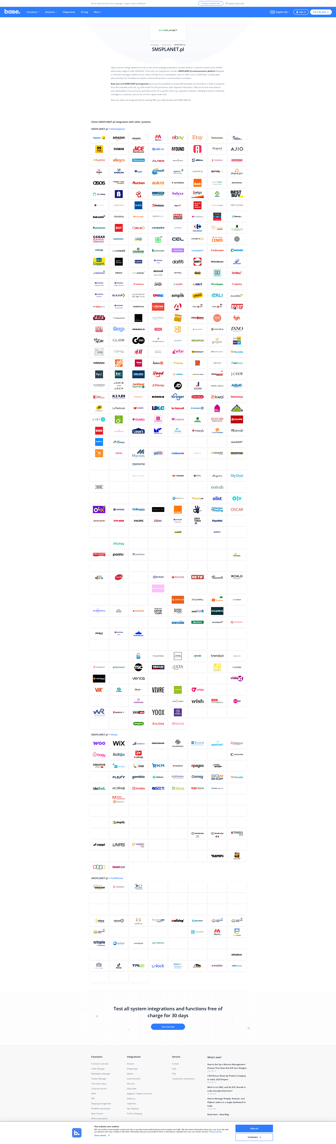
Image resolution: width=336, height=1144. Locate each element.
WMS (93, 1093)
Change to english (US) (211, 3)
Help (174, 1068)
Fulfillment (117, 878)
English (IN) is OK (236, 3)
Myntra (130, 1073)
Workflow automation (101, 1108)
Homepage (155, 45)
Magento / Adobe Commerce (139, 1093)
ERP (92, 1098)
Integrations (68, 12)
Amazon (130, 1063)
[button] (280, 12)
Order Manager (98, 1068)
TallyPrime (131, 1103)
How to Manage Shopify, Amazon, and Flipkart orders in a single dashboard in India (226, 1102)
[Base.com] (12, 12)
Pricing (84, 12)
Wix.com (131, 1083)
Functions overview (99, 1063)
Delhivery (131, 1098)
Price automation (98, 1083)
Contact (175, 1063)
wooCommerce (133, 1078)
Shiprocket (131, 1088)
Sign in (302, 12)
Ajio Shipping (132, 1108)
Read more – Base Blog (218, 1114)
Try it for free (319, 12)
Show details (100, 1135)
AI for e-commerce (99, 1118)
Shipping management (101, 1103)
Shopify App (132, 1068)
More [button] (96, 12)
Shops (114, 734)
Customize (253, 1137)
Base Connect (97, 1113)
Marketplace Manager (100, 1073)
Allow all (254, 1128)
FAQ (174, 1073)
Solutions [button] (50, 12)
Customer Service (99, 1088)
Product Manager (98, 1078)
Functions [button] (32, 12)
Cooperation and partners (183, 1078)
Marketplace (118, 129)
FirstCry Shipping (134, 1113)
